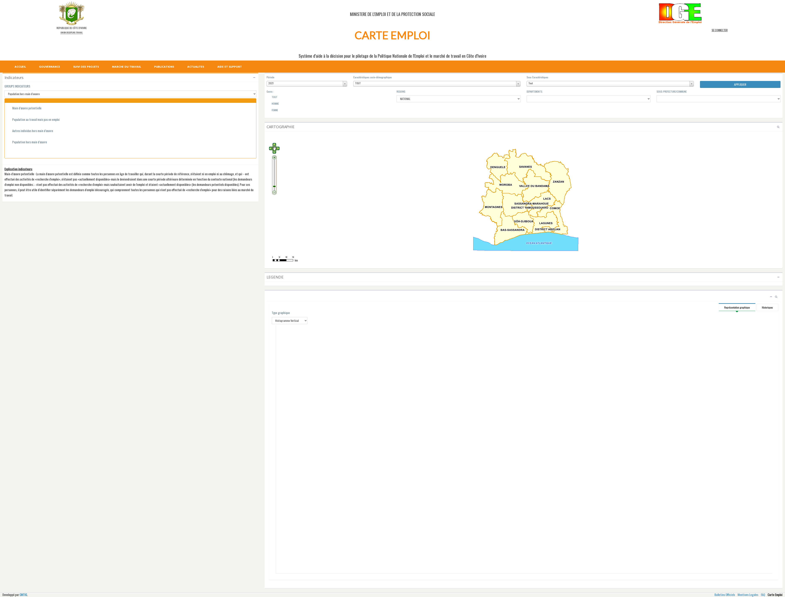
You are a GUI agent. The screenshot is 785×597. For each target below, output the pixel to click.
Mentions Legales (748, 594)
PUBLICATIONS (164, 67)
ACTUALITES (195, 67)
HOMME (275, 103)
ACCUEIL (20, 67)
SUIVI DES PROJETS (86, 67)
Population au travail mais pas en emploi (36, 119)
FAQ (763, 594)
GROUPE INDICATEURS (17, 86)
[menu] (130, 62)
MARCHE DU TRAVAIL (126, 67)
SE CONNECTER (720, 30)
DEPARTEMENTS (534, 91)
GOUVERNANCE (49, 67)
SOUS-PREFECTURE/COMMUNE (672, 91)
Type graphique (281, 313)
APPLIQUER (740, 84)
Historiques (767, 307)
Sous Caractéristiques (537, 77)
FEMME (274, 110)
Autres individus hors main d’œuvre (32, 131)
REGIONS (401, 91)
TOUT (274, 97)
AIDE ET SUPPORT (229, 67)
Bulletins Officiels (724, 594)
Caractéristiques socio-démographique (372, 77)
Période (270, 77)
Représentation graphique (737, 307)
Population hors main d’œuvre (29, 142)
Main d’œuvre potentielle (26, 108)
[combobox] (307, 84)
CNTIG (23, 594)
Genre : (270, 91)
